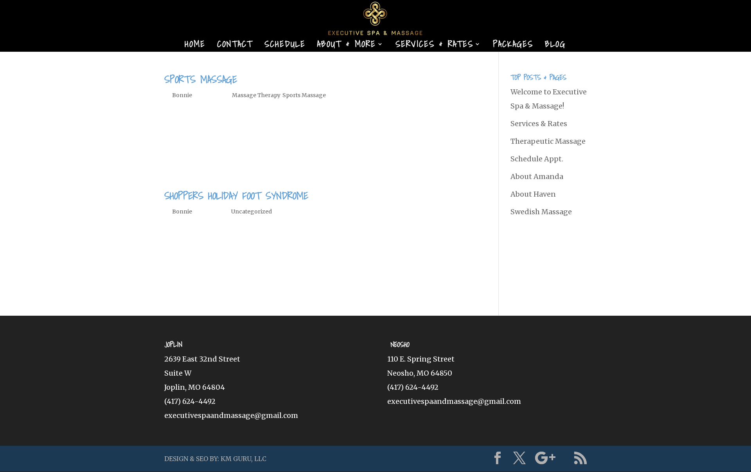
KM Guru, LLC (243, 459)
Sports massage (200, 79)
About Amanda (536, 176)
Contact (235, 46)
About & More (346, 46)
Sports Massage (304, 95)
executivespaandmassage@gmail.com (231, 415)
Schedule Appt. (536, 158)
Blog (555, 46)
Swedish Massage (541, 211)
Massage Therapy (256, 95)
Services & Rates (434, 46)
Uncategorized (251, 211)
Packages (513, 46)
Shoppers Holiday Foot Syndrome (236, 195)
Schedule (284, 46)
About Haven (533, 194)
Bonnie (182, 95)
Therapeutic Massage (548, 141)
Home (195, 46)
